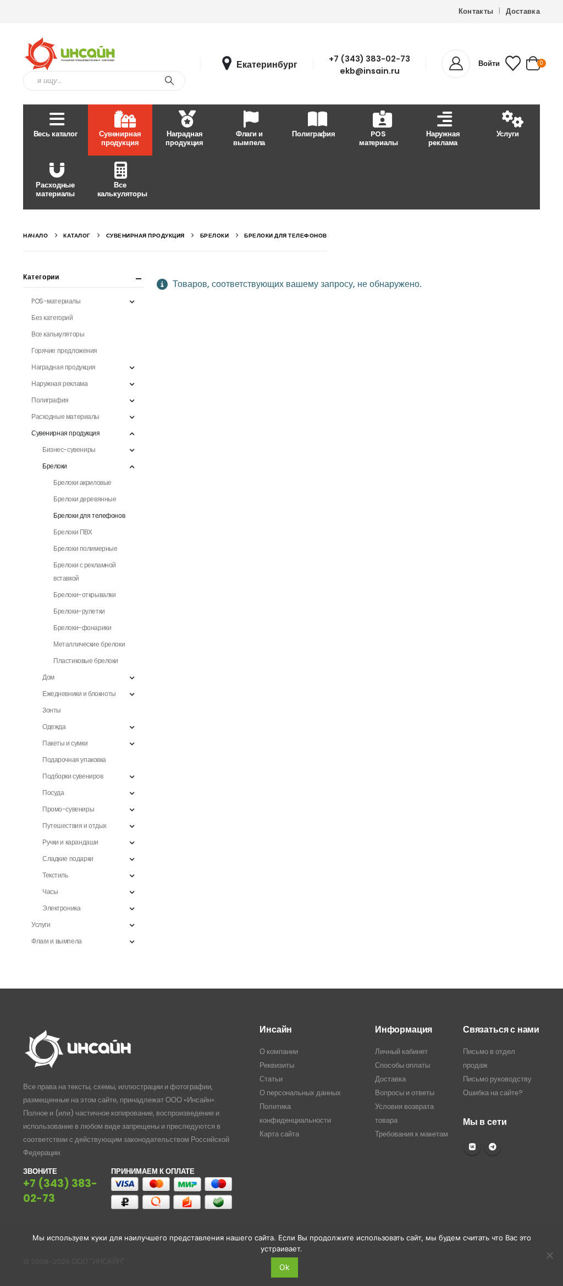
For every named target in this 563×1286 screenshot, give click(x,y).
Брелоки (54, 466)
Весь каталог (56, 134)
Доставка (523, 11)
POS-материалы (56, 301)
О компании (279, 1051)
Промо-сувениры (68, 809)
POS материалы (378, 138)
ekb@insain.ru (370, 70)
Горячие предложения (64, 350)
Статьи (271, 1079)
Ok (284, 1267)
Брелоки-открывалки (84, 594)
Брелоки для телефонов (89, 515)
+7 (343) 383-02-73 (369, 58)
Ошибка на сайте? (493, 1093)
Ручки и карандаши (70, 842)
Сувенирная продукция (120, 138)
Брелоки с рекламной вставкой (84, 571)
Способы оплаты (402, 1065)
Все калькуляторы (122, 189)
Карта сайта (279, 1134)
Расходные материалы (55, 189)
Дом (48, 677)
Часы (50, 891)
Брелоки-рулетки (79, 611)
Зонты (51, 710)
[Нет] (549, 1255)
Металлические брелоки (89, 644)
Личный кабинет (401, 1051)
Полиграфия (313, 134)
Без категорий (52, 317)
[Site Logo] (70, 54)
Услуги (507, 134)
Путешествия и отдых (74, 825)
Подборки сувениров (72, 776)
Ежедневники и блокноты (79, 693)
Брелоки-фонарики (82, 627)
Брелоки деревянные (84, 499)
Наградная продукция (184, 138)
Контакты (476, 11)
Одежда (53, 726)
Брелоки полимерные (85, 548)
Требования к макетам (411, 1134)
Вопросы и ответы (404, 1093)
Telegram (492, 1147)
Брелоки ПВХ (72, 532)
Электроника (61, 908)
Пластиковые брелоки (85, 660)
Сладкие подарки (67, 858)
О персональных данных (300, 1093)
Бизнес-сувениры (69, 449)
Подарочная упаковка (74, 759)
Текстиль (55, 875)
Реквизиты (277, 1065)
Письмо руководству (497, 1079)
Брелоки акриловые (82, 482)
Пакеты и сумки (64, 743)
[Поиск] (169, 80)
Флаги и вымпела (249, 138)
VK (472, 1147)
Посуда (53, 792)
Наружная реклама (443, 138)
